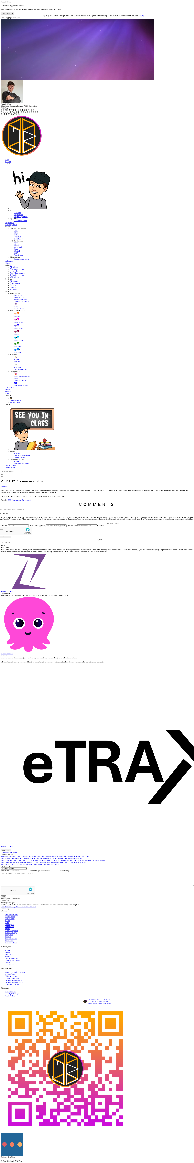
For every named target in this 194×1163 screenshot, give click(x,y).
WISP (7, 962)
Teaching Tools (10, 465)
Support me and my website (15, 972)
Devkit (7, 389)
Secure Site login (11, 933)
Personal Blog (10, 907)
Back (3, 850)
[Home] (21, 156)
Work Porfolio (10, 996)
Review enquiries (11, 931)
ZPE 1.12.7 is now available (26, 907)
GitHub (8, 391)
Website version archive (13, 980)
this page (141, 16)
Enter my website (7, 13)
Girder (7, 956)
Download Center (11, 915)
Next (8, 850)
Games (7, 921)
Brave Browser (10, 992)
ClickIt (7, 950)
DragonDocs (9, 954)
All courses (9, 261)
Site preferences (11, 939)
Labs (7, 393)
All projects (9, 387)
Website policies (11, 225)
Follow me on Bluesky (9, 852)
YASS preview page (12, 984)
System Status (10, 974)
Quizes (7, 263)
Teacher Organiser (11, 958)
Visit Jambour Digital (12, 978)
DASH (7, 952)
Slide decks (9, 941)
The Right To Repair (12, 994)
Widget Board (10, 467)
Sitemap (8, 937)
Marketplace (9, 925)
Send (3, 896)
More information (7, 591)
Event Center (10, 917)
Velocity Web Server (12, 960)
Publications (9, 927)
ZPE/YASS (9, 964)
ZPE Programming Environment (19, 500)
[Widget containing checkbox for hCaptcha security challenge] (18, 891)
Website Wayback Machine (15, 982)
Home (3, 907)
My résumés (9, 223)
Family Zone (9, 919)
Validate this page (11, 976)
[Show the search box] (2, 476)
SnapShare (9, 935)
